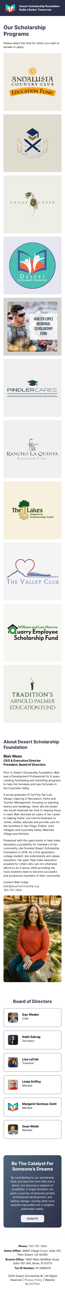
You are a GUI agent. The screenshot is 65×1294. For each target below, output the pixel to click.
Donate (32, 1218)
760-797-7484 (13, 890)
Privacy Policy (33, 1280)
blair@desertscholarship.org (21, 886)
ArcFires (34, 1283)
